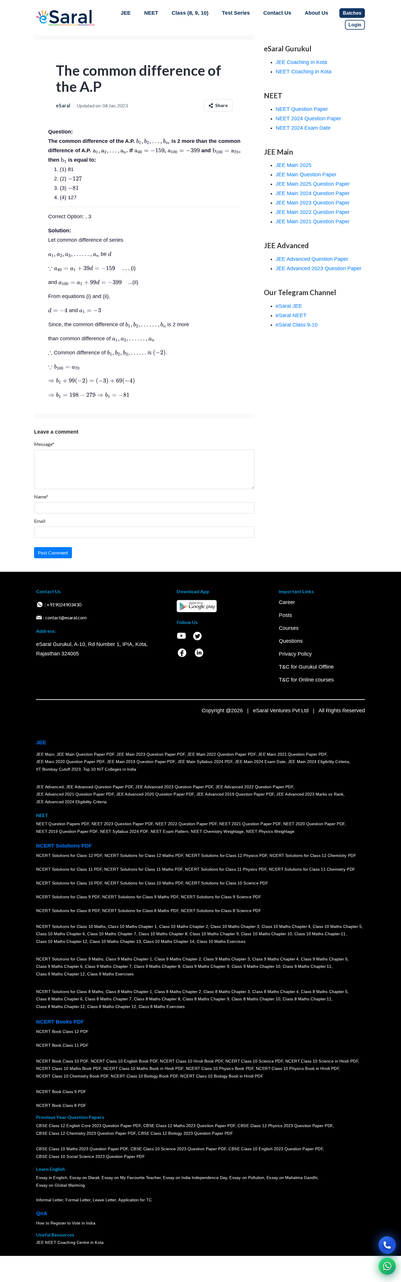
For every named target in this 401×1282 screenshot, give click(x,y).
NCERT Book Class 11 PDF (62, 1045)
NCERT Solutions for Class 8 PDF (68, 910)
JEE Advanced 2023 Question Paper (318, 268)
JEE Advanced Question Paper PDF (99, 786)
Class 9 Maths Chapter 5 (324, 958)
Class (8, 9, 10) (190, 13)
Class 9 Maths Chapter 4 (275, 958)
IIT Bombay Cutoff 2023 (58, 769)
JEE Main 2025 (293, 165)
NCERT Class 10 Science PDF (254, 1060)
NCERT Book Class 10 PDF (62, 1060)
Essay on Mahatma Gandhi (292, 1177)
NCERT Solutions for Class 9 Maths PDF (140, 896)
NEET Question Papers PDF (62, 823)
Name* (41, 496)
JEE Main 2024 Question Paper (313, 193)
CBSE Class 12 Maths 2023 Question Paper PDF (189, 1125)
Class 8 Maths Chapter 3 (226, 991)
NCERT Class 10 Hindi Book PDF (191, 1060)
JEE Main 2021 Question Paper (313, 221)
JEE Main (45, 754)
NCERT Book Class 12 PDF (62, 1031)
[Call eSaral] (387, 1245)
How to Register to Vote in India (65, 1223)
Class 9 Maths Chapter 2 (177, 958)
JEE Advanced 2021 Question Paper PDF (75, 794)
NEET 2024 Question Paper (308, 118)
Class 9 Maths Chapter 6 (59, 966)
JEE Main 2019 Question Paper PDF (141, 761)
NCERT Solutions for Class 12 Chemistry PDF (312, 855)
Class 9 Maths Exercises (110, 974)
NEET (151, 13)
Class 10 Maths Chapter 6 (60, 933)
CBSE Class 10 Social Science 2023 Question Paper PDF (90, 1156)
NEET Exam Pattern (170, 831)
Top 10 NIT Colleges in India (109, 769)
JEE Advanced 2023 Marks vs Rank (309, 794)
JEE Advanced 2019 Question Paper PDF (235, 794)
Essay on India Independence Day (195, 1177)
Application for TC (135, 1200)
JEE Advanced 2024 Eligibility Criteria (71, 801)
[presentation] (153, 141)
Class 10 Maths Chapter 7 (111, 933)
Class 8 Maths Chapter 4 (275, 991)
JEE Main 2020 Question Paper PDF (70, 761)
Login (354, 24)
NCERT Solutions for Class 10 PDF (69, 883)
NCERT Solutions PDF (64, 846)
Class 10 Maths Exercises (221, 941)
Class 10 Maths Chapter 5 (337, 926)
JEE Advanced (50, 786)
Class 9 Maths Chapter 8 (157, 966)
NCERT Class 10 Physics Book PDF (220, 1068)
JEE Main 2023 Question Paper (313, 203)
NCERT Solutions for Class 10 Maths (71, 926)
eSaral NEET (291, 315)
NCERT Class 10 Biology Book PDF (144, 1076)
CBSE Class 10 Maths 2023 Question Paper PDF (82, 1148)
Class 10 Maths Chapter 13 (115, 941)
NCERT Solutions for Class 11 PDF (69, 869)
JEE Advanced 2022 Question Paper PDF (254, 786)
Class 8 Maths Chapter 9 (206, 999)
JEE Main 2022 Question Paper (313, 212)
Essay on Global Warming (60, 1185)
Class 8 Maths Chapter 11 (307, 999)
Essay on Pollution (246, 1177)
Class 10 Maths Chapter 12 (61, 941)
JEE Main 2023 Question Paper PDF (151, 754)
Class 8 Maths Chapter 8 (157, 999)
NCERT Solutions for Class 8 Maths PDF (140, 910)
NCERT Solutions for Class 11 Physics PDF (226, 869)
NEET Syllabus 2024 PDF (124, 831)
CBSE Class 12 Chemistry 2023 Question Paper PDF (86, 1133)
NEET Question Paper (302, 109)
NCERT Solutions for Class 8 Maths (69, 991)
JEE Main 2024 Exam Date (260, 761)
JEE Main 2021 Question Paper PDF (292, 754)
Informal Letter (49, 1200)
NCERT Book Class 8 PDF (61, 1105)
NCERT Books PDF (60, 1022)
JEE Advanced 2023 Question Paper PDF (174, 786)
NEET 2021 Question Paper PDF (250, 823)
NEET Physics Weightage (270, 831)
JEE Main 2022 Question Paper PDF (221, 754)
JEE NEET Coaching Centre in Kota (70, 1242)
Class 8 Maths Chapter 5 (324, 991)
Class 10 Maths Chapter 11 (320, 933)
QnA (41, 1213)
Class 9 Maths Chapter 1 (129, 958)
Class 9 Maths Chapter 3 (226, 958)
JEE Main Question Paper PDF (85, 754)
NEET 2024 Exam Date (303, 128)
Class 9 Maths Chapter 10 (256, 966)
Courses (289, 628)
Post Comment (53, 552)
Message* (44, 444)
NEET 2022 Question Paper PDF (186, 823)
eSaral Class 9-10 (297, 325)
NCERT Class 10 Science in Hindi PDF (321, 1060)
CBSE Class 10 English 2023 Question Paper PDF (275, 1148)
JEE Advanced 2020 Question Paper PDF (155, 794)
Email (39, 521)
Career (287, 602)
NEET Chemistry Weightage (217, 831)
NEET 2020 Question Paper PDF (314, 823)
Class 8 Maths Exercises (162, 1006)
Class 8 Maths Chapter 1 (129, 991)
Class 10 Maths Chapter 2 (183, 926)
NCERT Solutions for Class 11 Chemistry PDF (312, 869)
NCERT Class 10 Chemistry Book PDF (72, 1076)
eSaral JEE (289, 306)
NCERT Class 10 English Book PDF (124, 1060)
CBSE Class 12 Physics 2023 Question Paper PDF (285, 1125)
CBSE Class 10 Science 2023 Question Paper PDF (178, 1148)
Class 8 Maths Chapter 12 (60, 1006)
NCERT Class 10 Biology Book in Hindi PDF (221, 1076)
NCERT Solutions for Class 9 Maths (69, 958)
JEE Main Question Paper (306, 174)
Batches (352, 13)
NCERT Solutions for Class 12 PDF (69, 855)
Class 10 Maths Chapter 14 (168, 941)
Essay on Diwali (85, 1177)
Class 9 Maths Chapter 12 (60, 974)
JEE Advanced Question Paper (312, 259)
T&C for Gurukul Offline (306, 667)
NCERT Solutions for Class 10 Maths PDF (144, 883)
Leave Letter (104, 1200)
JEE (126, 13)
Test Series (236, 13)
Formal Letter (77, 1200)
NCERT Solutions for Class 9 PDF (68, 896)
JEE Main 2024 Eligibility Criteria (318, 761)
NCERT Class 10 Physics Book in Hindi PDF (297, 1068)
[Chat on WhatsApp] (387, 1266)
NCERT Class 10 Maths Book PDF (68, 1068)
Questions (291, 641)
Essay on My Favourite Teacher (131, 1177)
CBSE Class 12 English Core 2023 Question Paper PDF (88, 1125)
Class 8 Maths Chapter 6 (59, 999)
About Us (316, 13)
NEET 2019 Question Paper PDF (67, 831)
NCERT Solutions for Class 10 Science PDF (227, 883)
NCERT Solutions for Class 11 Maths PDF (143, 869)
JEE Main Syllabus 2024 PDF (205, 761)
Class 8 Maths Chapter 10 (256, 999)
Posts (285, 615)
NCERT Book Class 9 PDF (61, 1091)
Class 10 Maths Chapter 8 (163, 933)
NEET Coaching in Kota (303, 72)
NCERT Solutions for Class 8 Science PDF (221, 910)
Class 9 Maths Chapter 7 (108, 966)
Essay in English (51, 1177)
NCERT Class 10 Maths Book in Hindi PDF (143, 1068)
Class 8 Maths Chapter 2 (177, 991)
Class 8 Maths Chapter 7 (108, 999)
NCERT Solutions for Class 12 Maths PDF (144, 855)
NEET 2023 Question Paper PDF (122, 823)
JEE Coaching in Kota (301, 62)
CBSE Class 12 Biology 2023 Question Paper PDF (185, 1133)
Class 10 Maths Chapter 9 (214, 933)
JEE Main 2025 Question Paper (313, 184)
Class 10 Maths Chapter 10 (266, 933)
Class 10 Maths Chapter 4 (286, 926)
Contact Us (277, 13)
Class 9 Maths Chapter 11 (307, 966)
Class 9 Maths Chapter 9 (206, 966)
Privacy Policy (295, 654)
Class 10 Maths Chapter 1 (132, 926)
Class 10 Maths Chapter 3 (234, 926)
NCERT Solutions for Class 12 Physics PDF (226, 855)
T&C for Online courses (306, 680)
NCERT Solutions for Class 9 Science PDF (221, 896)
